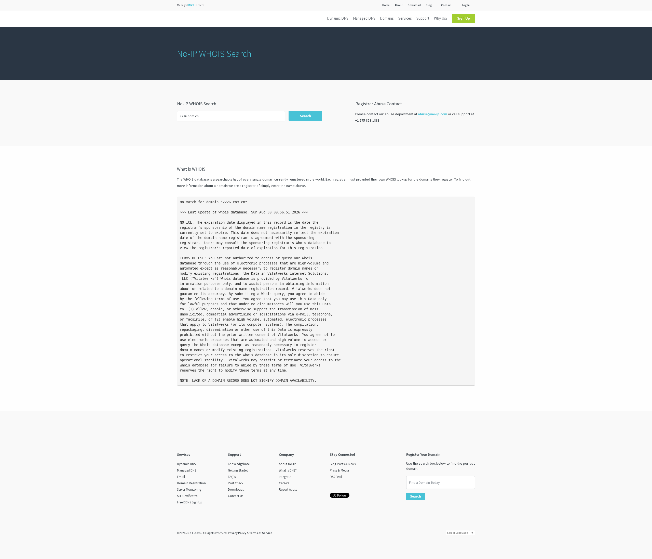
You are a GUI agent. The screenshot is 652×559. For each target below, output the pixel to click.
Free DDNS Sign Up (189, 502)
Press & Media (339, 470)
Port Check (235, 483)
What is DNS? (288, 470)
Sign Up (463, 18)
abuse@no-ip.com (432, 114)
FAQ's (232, 477)
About (399, 5)
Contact (446, 5)
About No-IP (287, 464)
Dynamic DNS (337, 18)
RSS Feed (336, 477)
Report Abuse (288, 489)
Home (386, 5)
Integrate (285, 477)
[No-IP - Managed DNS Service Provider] (195, 19)
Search (305, 115)
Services (405, 18)
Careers (284, 483)
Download (414, 5)
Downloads (236, 489)
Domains (387, 18)
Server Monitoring (189, 489)
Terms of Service (260, 533)
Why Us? (440, 18)
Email (181, 477)
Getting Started (238, 470)
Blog (429, 5)
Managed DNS (364, 18)
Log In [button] (466, 5)
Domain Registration (191, 483)
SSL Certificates (187, 496)
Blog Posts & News (343, 464)
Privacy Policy (237, 533)
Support (422, 18)
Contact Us (235, 496)
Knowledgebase (239, 464)
